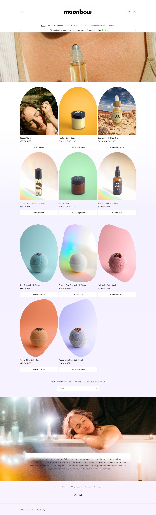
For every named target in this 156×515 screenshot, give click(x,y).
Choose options (78, 147)
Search (57, 487)
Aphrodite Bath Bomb (107, 285)
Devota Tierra (25, 138)
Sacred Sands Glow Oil (108, 138)
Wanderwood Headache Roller (33, 203)
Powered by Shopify (38, 510)
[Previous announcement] (20, 30)
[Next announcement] (136, 30)
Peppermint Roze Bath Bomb (71, 360)
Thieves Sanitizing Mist (108, 203)
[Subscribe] (96, 388)
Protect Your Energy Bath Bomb (72, 285)
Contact (88, 487)
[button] (22, 11)
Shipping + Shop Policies (72, 487)
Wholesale (97, 487)
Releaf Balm (64, 203)
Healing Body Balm (67, 138)
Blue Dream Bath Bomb (30, 285)
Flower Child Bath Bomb (30, 360)
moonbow (28, 510)
